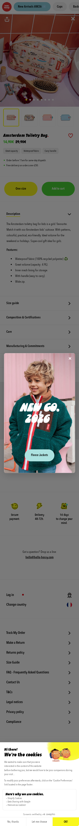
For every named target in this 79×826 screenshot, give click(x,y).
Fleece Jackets (39, 455)
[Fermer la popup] (69, 358)
